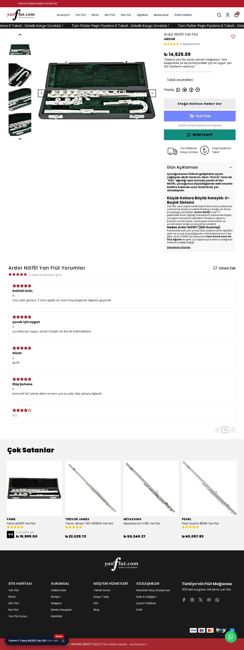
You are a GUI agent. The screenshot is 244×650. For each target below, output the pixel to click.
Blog (96, 610)
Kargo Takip (101, 597)
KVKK (139, 610)
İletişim (55, 597)
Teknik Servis (102, 590)
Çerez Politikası (146, 603)
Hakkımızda (58, 590)
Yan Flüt (80, 15)
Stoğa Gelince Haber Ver (200, 104)
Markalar (56, 616)
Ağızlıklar (142, 15)
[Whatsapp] (217, 600)
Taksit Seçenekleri (180, 80)
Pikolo (95, 15)
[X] (200, 600)
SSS (96, 603)
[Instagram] (192, 600)
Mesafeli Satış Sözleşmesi (153, 590)
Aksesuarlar (161, 15)
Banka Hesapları (61, 610)
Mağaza (56, 603)
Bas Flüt (126, 15)
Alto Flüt (110, 15)
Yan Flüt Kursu (17, 616)
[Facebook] (184, 600)
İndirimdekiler (183, 15)
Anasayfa (63, 15)
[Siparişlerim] (227, 15)
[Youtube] (209, 600)
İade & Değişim (146, 597)
